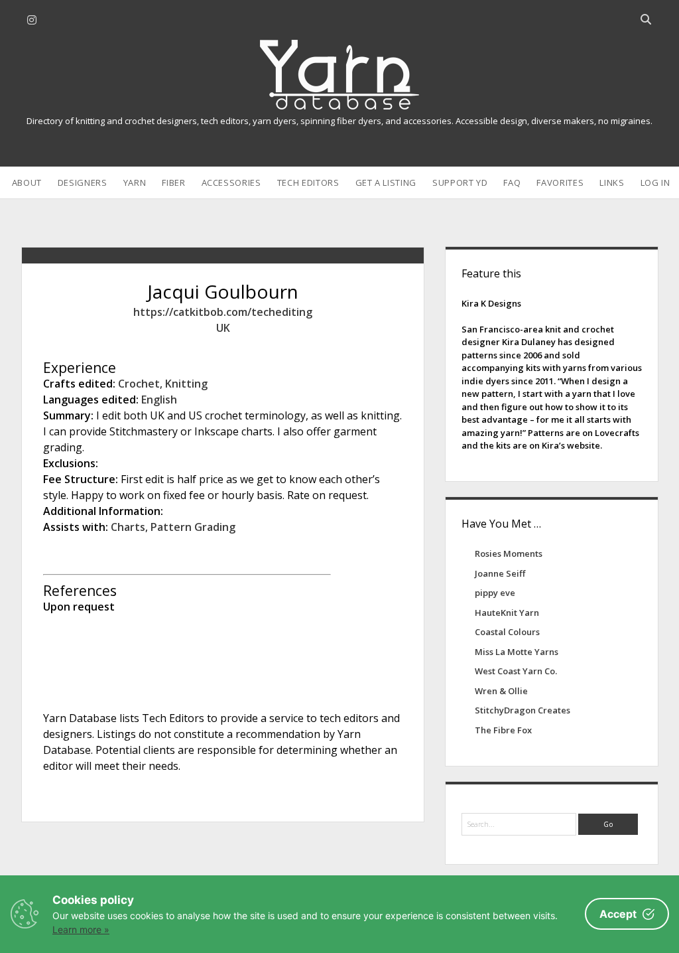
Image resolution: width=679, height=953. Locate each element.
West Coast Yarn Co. (516, 671)
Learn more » (80, 929)
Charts (128, 527)
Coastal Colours (507, 632)
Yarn (135, 182)
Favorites (560, 182)
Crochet (139, 383)
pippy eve (495, 593)
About (27, 182)
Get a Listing (385, 182)
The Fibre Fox (503, 730)
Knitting (186, 383)
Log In (655, 182)
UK (223, 328)
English (159, 399)
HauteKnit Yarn (507, 613)
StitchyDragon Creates (522, 710)
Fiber (173, 182)
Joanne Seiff (500, 573)
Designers (82, 182)
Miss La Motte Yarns (516, 652)
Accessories (231, 182)
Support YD (460, 182)
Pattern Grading (193, 527)
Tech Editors (308, 182)
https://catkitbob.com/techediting (222, 312)
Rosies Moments (508, 553)
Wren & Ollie (501, 691)
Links (611, 182)
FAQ (512, 182)
